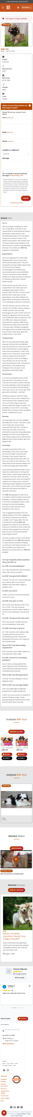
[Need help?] (4, 1113)
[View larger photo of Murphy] (25, 735)
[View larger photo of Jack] (11, 735)
